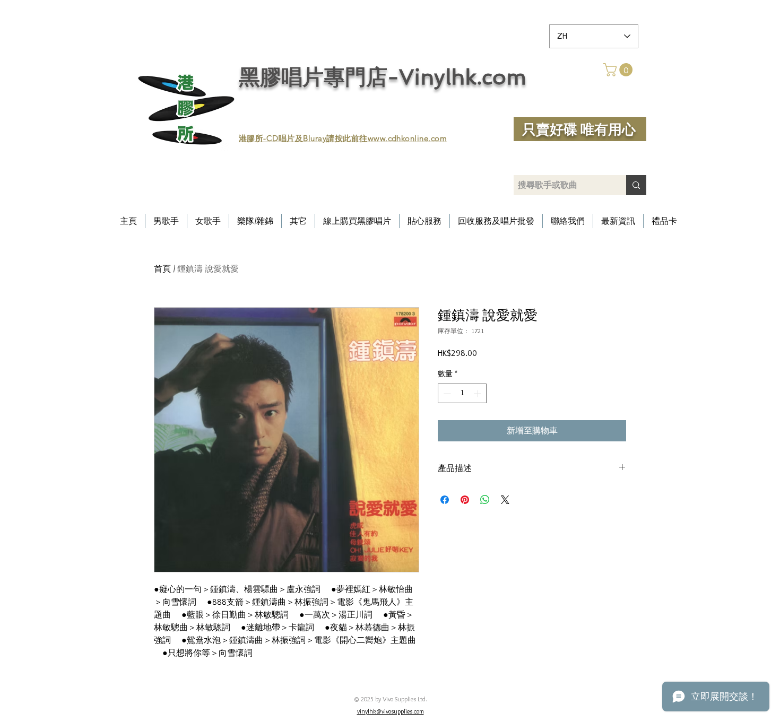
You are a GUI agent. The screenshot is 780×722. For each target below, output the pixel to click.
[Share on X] (505, 499)
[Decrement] (446, 393)
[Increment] (478, 393)
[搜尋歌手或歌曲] (636, 185)
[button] (619, 69)
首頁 (162, 269)
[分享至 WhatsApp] (485, 499)
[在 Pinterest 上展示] (464, 499)
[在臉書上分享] (444, 499)
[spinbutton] (462, 393)
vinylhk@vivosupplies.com (390, 711)
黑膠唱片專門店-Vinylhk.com (382, 77)
